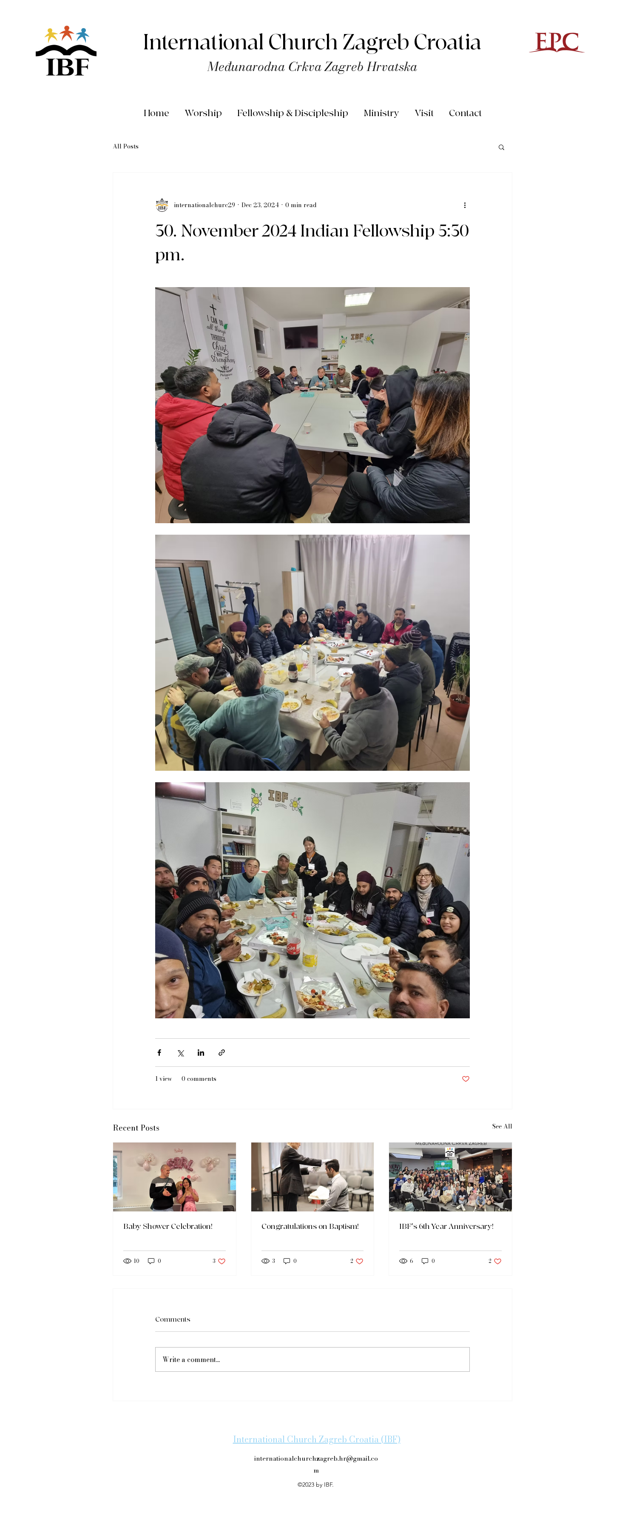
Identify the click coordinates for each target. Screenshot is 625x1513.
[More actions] (465, 205)
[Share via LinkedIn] (201, 1053)
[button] (501, 146)
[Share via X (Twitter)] (180, 1053)
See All (502, 1126)
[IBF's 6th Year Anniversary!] (450, 1177)
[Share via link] (222, 1053)
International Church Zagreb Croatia (312, 42)
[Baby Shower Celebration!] (174, 1177)
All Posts (126, 146)
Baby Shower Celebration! (168, 1226)
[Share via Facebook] (159, 1053)
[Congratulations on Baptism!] (312, 1177)
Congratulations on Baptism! (310, 1226)
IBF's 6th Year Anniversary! (446, 1226)
